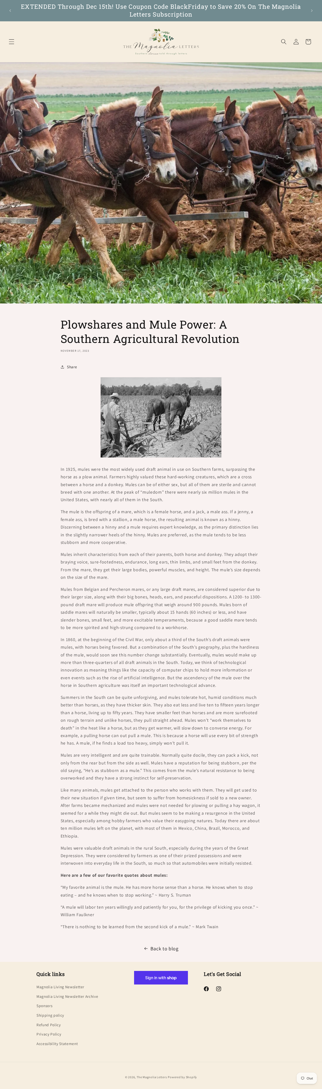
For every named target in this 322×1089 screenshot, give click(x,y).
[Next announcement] (311, 10)
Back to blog (164, 948)
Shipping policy (50, 1014)
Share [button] (72, 366)
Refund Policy (48, 1024)
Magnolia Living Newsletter (60, 986)
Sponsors (44, 1005)
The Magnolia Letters (152, 1077)
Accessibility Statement (57, 1043)
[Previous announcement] (10, 10)
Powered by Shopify (182, 1077)
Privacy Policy (48, 1033)
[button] (12, 42)
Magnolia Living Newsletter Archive (67, 996)
